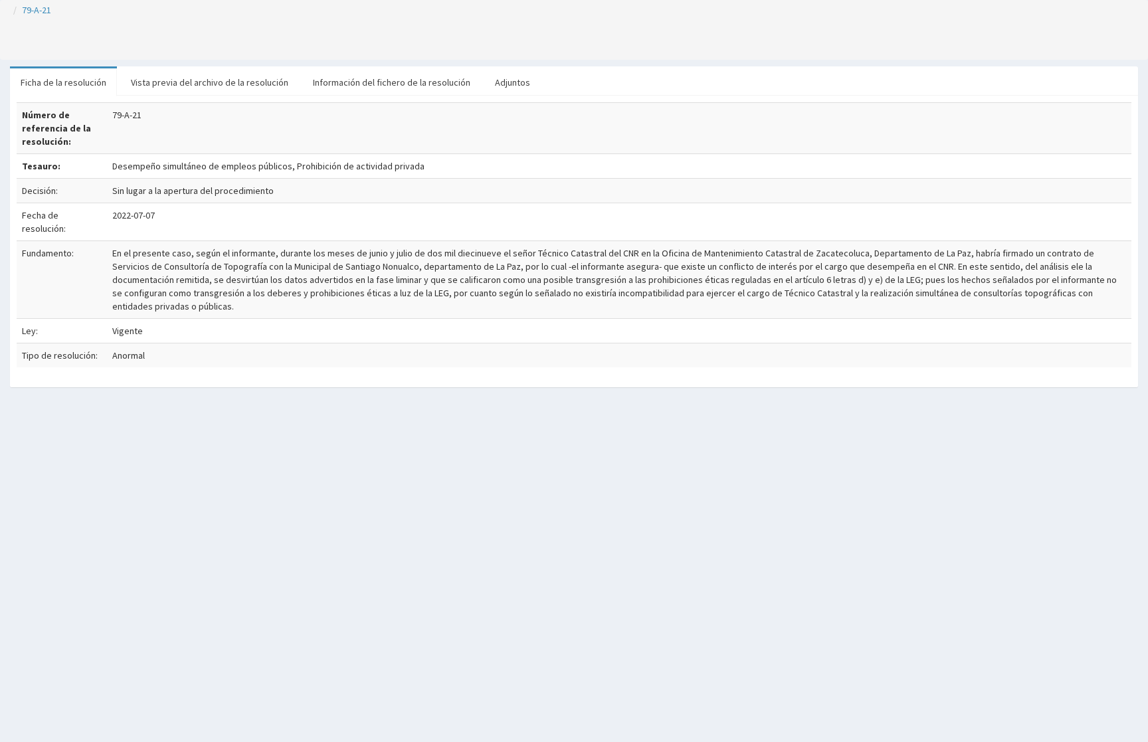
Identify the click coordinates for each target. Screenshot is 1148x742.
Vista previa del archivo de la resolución (209, 82)
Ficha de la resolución (63, 82)
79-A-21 (36, 10)
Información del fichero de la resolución (391, 82)
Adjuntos (512, 82)
